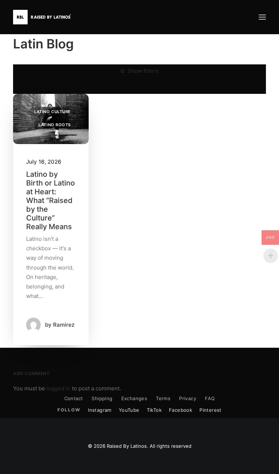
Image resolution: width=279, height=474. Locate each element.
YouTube (129, 410)
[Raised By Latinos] (43, 17)
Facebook (180, 410)
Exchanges (134, 398)
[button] (262, 17)
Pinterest (210, 410)
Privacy (187, 398)
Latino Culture (52, 111)
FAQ (210, 398)
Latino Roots (55, 124)
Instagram (100, 410)
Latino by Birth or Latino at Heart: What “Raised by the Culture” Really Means (50, 200)
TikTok (154, 410)
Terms (163, 398)
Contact (73, 398)
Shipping (102, 398)
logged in (58, 388)
